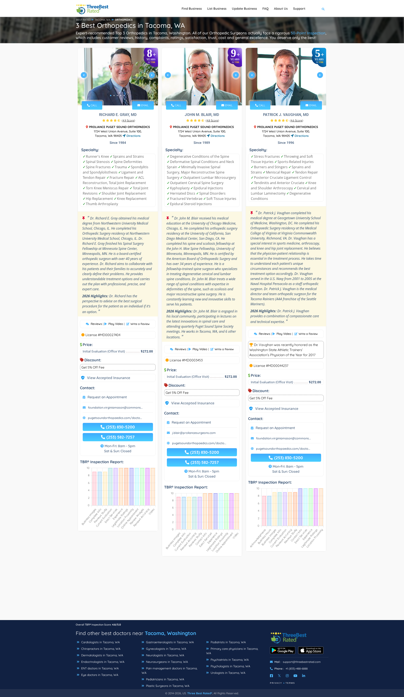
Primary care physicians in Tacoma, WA (232, 651)
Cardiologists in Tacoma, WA (100, 642)
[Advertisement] (202, 590)
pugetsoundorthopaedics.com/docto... (115, 418)
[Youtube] (295, 675)
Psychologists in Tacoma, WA (230, 666)
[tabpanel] (118, 76)
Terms (290, 683)
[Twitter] (279, 675)
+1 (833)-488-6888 (297, 668)
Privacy (276, 683)
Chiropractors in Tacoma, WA (100, 649)
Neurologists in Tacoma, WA (164, 655)
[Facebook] (271, 675)
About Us (281, 9)
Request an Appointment (107, 397)
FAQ (265, 9)
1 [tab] (110, 95)
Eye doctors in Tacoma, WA (99, 675)
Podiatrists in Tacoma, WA (228, 642)
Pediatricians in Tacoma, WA (164, 679)
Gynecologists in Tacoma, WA (165, 649)
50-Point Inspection (308, 33)
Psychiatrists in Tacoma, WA (229, 660)
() (128, 120)
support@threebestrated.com (302, 661)
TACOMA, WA (102, 19)
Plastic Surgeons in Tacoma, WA (167, 686)
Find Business (192, 9)
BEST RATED (83, 19)
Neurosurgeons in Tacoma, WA (166, 662)
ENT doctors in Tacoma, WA (99, 668)
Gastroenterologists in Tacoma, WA (169, 642)
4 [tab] (120, 95)
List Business (216, 9)
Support (299, 9)
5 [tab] (124, 95)
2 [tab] (114, 95)
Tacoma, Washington (170, 633)
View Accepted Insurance (104, 377)
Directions (133, 136)
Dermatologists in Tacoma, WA (101, 655)
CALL (93, 105)
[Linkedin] (303, 675)
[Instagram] (287, 675)
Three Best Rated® (199, 693)
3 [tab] (117, 95)
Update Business (244, 9)
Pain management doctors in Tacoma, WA (169, 670)
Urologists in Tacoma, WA (227, 673)
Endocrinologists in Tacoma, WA (102, 662)
